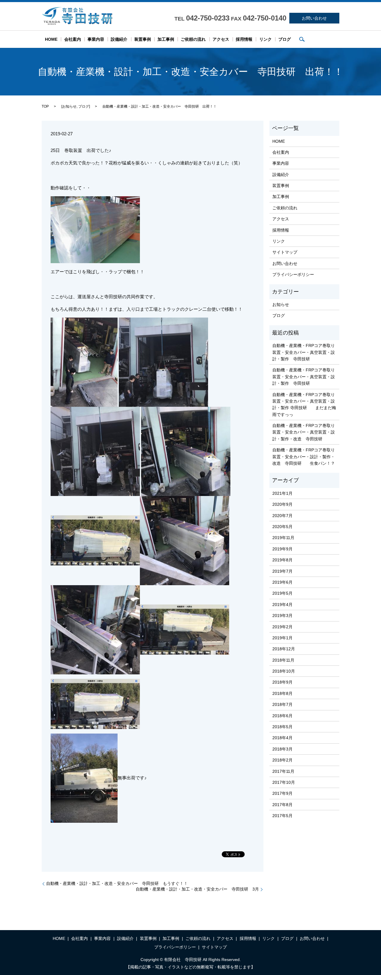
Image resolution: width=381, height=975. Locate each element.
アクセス (221, 39)
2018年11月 (283, 660)
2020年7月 (282, 515)
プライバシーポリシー (293, 274)
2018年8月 (282, 693)
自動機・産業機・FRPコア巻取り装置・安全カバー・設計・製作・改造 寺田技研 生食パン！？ (303, 457)
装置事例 (142, 39)
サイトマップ (284, 252)
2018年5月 (282, 726)
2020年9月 (282, 504)
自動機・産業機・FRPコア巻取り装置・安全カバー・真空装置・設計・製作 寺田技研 (303, 352)
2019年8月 (282, 560)
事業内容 (96, 39)
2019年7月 (282, 571)
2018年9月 (282, 682)
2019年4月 (282, 604)
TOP (45, 106)
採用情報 (244, 39)
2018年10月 (283, 671)
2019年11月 (283, 537)
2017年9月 (282, 793)
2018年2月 (282, 760)
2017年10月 (283, 782)
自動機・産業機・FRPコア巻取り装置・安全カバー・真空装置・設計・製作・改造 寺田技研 (303, 432)
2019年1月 (282, 637)
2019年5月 (282, 593)
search (301, 39)
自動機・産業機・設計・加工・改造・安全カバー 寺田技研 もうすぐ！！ (117, 883)
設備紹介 (119, 39)
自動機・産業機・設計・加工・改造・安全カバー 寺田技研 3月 (197, 889)
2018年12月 (283, 648)
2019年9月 (282, 549)
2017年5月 (282, 815)
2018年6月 (282, 715)
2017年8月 (282, 804)
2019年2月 (282, 626)
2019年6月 (282, 582)
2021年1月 (282, 493)
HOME (51, 39)
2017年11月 (283, 771)
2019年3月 (282, 615)
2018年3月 (282, 749)
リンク (265, 39)
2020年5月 (282, 526)
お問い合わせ (314, 18)
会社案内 (72, 39)
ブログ (284, 39)
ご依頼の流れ (193, 39)
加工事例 (165, 39)
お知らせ (69, 106)
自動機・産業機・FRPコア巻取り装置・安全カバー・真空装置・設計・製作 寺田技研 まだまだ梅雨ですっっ (304, 404)
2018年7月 (282, 704)
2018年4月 (282, 737)
